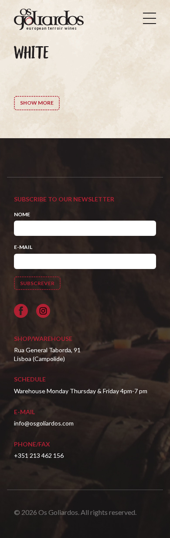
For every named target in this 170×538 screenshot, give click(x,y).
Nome (22, 214)
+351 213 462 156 (39, 455)
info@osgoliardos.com (44, 423)
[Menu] (149, 18)
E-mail (23, 247)
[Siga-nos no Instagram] (43, 311)
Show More (37, 102)
